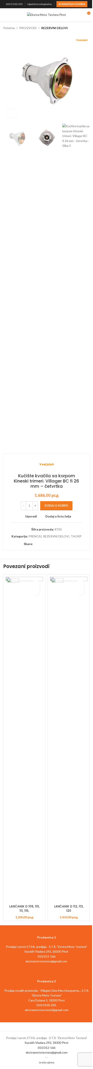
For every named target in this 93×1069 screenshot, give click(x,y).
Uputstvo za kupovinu (39, 4)
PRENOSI (35, 536)
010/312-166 (46, 1047)
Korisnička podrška (72, 4)
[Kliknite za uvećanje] (11, 114)
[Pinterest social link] (45, 544)
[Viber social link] (66, 544)
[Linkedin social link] (51, 544)
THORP (76, 536)
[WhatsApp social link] (56, 544)
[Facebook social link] (35, 544)
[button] (7, 78)
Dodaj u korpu (56, 505)
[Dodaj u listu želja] (36, 584)
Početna (9, 28)
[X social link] (40, 544)
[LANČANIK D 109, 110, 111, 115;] (24, 739)
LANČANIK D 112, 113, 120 (68, 908)
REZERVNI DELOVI (54, 28)
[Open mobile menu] (5, 14)
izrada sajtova (46, 1062)
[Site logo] (46, 14)
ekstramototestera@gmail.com (46, 1052)
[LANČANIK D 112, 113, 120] (68, 739)
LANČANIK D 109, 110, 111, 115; (24, 908)
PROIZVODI (28, 28)
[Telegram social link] (61, 544)
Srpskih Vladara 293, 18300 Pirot (47, 1042)
